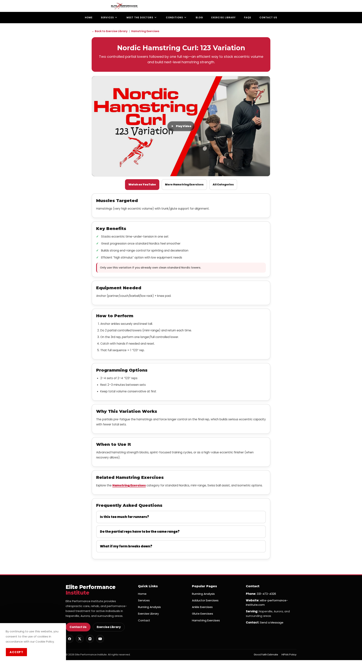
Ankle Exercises (202, 607)
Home (142, 594)
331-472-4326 (266, 594)
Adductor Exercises (205, 600)
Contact (144, 620)
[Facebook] (70, 639)
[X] (80, 639)
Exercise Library (109, 627)
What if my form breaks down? (126, 546)
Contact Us (78, 627)
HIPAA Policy (288, 654)
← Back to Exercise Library (109, 31)
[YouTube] (100, 639)
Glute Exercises (202, 614)
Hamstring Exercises (145, 31)
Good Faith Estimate (266, 654)
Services (144, 600)
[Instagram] (90, 639)
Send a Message (271, 622)
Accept (16, 652)
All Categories (223, 184)
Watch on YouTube (142, 184)
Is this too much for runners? (124, 517)
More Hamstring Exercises (184, 184)
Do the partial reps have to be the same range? (139, 531)
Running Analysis (149, 607)
